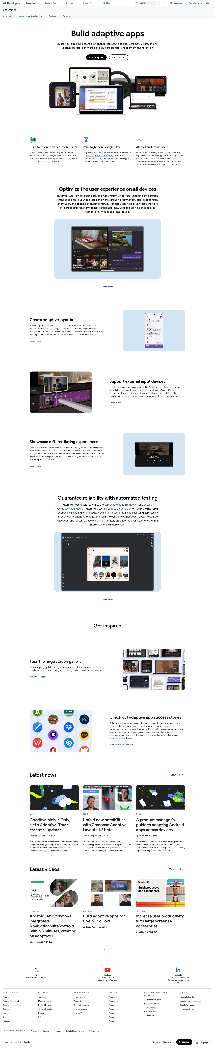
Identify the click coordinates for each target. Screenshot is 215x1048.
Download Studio (151, 1011)
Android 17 (113, 997)
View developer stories (121, 744)
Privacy (41, 1013)
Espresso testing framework (121, 504)
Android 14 (113, 1009)
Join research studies (188, 1009)
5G (39, 1017)
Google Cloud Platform (75, 1031)
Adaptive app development (30, 16)
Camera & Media (45, 1009)
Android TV (78, 1013)
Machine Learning (45, 1001)
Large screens (79, 997)
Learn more (107, 287)
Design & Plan (50, 3)
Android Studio (195, 3)
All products (94, 1031)
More (108, 949)
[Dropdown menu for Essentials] (38, 3)
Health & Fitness (44, 1005)
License (14, 1042)
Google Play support (187, 1005)
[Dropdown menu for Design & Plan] (59, 3)
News (5, 1013)
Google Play (88, 3)
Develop (69, 3)
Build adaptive (96, 57)
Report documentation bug (190, 1001)
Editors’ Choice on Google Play (100, 155)
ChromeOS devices (81, 1005)
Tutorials (67, 16)
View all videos (177, 869)
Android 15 (113, 1005)
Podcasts (6, 1021)
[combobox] (147, 3)
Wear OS (77, 1001)
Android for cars (80, 1009)
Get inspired (118, 57)
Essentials (30, 3)
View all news (178, 775)
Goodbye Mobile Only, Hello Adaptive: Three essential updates (50, 824)
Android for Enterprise (11, 1001)
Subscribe (184, 1042)
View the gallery (38, 677)
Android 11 (113, 1021)
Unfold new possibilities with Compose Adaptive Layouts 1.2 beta (105, 824)
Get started (9, 10)
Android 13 (113, 1013)
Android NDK (149, 1015)
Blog (108, 3)
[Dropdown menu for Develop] (76, 3)
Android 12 (113, 1017)
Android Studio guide (152, 999)
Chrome (45, 1031)
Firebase (57, 1031)
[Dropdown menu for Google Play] (96, 3)
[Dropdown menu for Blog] (113, 3)
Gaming (41, 997)
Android (6, 997)
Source (6, 1009)
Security (6, 1005)
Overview (7, 16)
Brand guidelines (26, 1042)
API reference (149, 1007)
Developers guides (151, 1003)
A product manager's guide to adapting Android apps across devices (160, 824)
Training (52, 16)
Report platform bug (187, 997)
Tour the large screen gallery (55, 661)
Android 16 (113, 1001)
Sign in (209, 3)
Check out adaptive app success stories (145, 717)
